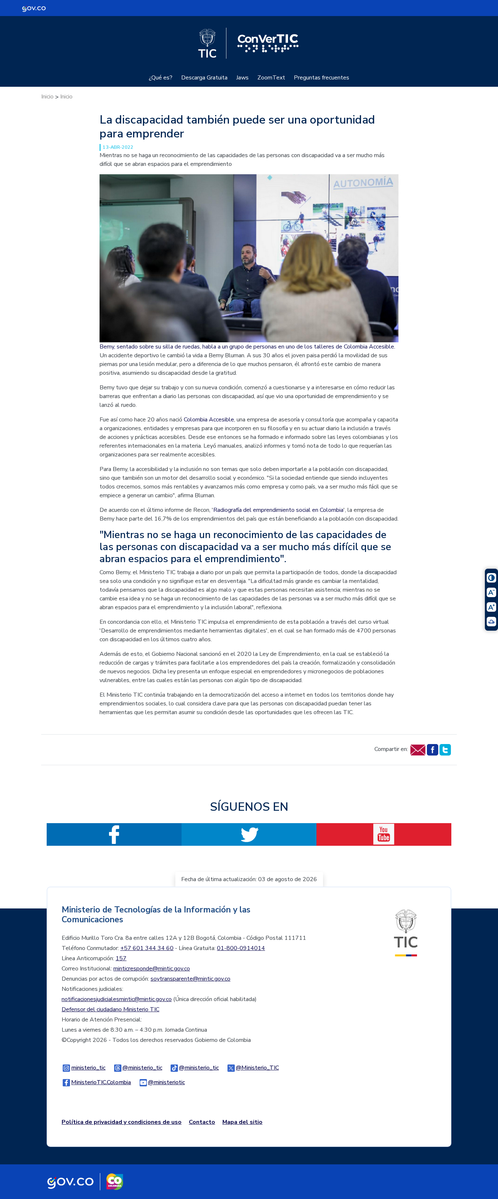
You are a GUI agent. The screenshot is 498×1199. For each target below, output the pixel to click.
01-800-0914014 (241, 948)
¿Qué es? (160, 78)
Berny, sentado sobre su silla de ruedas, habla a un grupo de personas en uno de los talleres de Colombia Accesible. (247, 347)
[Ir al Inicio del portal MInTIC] (406, 933)
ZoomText (271, 78)
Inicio (47, 97)
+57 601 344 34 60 (147, 948)
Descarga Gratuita (204, 78)
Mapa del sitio (242, 1122)
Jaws (242, 78)
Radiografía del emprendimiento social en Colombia (278, 510)
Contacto (202, 1122)
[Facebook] (432, 750)
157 (121, 958)
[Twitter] (445, 750)
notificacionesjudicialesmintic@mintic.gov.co (117, 999)
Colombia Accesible (209, 420)
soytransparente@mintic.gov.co (190, 979)
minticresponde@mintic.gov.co (151, 969)
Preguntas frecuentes (321, 78)
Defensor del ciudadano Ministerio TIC (110, 1009)
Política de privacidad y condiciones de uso (122, 1122)
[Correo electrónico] (417, 750)
